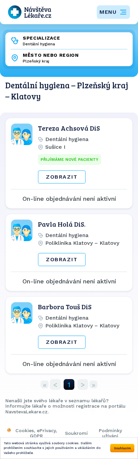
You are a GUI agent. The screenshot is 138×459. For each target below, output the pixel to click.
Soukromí (76, 433)
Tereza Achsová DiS (69, 128)
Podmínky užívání (110, 433)
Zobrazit (62, 177)
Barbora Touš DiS (64, 306)
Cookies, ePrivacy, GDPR (36, 433)
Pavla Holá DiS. (61, 224)
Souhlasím (122, 448)
